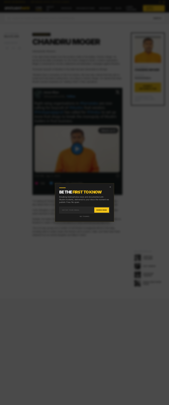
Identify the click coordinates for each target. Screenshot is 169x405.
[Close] (110, 187)
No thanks (84, 216)
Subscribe (101, 210)
